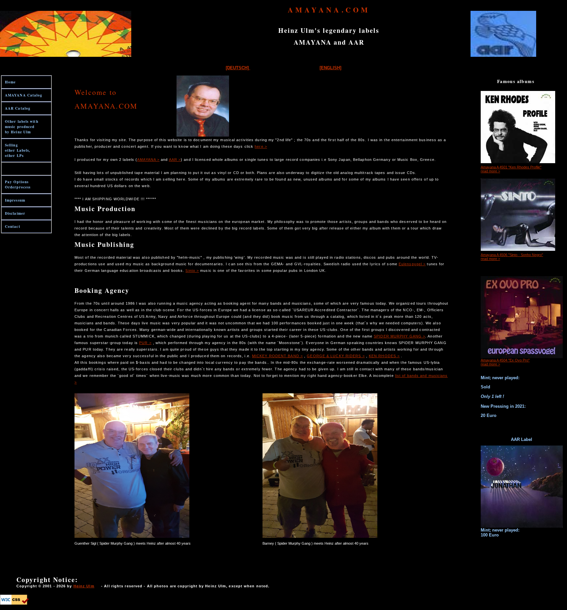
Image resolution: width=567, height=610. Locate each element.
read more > (490, 171)
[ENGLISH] (330, 67)
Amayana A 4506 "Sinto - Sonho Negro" (512, 255)
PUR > (145, 343)
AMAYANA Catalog (24, 95)
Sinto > (192, 270)
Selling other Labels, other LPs (17, 150)
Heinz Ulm (84, 586)
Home (10, 82)
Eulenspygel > (412, 264)
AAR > (175, 160)
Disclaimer (15, 213)
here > (261, 146)
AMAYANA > (148, 160)
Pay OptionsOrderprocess (18, 184)
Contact (12, 226)
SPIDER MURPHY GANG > (399, 336)
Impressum (15, 200)
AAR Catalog (18, 108)
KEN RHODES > (384, 356)
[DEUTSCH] (238, 67)
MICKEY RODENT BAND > (277, 356)
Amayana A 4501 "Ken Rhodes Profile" (511, 167)
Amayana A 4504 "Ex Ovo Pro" (505, 360)
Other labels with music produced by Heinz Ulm (21, 127)
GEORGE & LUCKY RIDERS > (336, 356)
